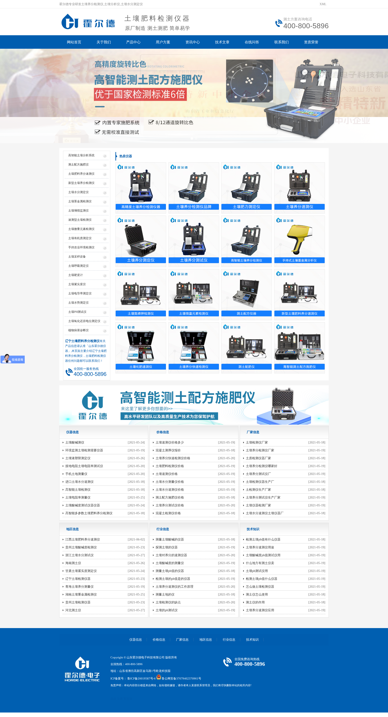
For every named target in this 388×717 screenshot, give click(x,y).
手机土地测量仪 (76, 474)
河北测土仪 (73, 610)
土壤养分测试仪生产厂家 (263, 497)
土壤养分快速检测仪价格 (173, 458)
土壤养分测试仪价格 (170, 505)
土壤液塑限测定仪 (77, 458)
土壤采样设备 (77, 256)
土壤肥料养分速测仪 (81, 173)
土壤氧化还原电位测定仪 (84, 321)
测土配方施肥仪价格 (170, 497)
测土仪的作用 (255, 602)
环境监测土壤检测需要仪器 (84, 450)
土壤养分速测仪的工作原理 (174, 586)
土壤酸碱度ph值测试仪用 (263, 555)
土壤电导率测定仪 (80, 293)
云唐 (120, 698)
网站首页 (74, 42)
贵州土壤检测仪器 (77, 602)
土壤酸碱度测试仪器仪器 (82, 505)
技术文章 (222, 42)
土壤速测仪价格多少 (170, 442)
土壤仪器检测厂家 (258, 505)
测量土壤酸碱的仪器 (170, 539)
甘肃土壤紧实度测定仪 (81, 571)
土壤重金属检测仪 (80, 201)
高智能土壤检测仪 (77, 489)
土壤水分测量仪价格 (170, 481)
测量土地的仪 (165, 594)
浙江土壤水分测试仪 (79, 555)
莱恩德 (127, 698)
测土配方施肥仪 (78, 164)
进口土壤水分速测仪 (79, 481)
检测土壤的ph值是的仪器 (173, 578)
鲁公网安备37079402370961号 (181, 678)
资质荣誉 (311, 42)
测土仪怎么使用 (257, 594)
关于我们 (104, 42)
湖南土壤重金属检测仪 (81, 594)
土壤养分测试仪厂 (258, 474)
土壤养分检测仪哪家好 (261, 466)
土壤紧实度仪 (77, 284)
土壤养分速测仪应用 (260, 610)
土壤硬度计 (75, 275)
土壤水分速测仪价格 (170, 489)
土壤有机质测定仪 (80, 238)
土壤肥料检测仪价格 (170, 466)
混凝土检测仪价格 (168, 513)
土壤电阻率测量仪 (77, 497)
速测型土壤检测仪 (80, 219)
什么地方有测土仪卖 (260, 563)
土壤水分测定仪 (78, 192)
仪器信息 (135, 639)
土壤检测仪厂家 (257, 442)
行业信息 (229, 639)
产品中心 (133, 42)
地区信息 (205, 639)
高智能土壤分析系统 (81, 155)
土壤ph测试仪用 (257, 571)
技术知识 (252, 639)
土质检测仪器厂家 (258, 458)
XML (323, 4)
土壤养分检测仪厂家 (260, 450)
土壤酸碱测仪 (74, 442)
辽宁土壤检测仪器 (77, 578)
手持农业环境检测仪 (81, 247)
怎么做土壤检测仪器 (260, 586)
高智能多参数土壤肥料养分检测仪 (88, 513)
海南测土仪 (73, 563)
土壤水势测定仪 (78, 302)
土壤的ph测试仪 (167, 610)
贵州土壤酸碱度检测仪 (81, 547)
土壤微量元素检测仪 (81, 229)
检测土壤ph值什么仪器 (261, 578)
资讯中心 (192, 42)
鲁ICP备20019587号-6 (141, 678)
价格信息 (159, 639)
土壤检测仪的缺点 (168, 602)
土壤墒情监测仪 (78, 210)
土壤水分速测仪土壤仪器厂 (265, 513)
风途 (113, 698)
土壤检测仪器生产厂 (260, 481)
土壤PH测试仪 (77, 311)
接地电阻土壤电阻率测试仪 (84, 466)
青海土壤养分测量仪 (79, 586)
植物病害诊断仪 (78, 330)
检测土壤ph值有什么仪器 (263, 539)
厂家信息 (182, 639)
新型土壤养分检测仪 (81, 183)
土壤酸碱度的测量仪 (170, 563)
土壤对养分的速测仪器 (171, 555)
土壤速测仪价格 (167, 474)
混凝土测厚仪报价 (168, 450)
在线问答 (252, 42)
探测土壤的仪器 (167, 547)
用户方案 (163, 42)
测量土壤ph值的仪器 (170, 571)
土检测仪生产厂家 (258, 489)
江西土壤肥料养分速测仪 (82, 539)
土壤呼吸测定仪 (78, 265)
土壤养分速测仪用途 (260, 547)
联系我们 (281, 42)
